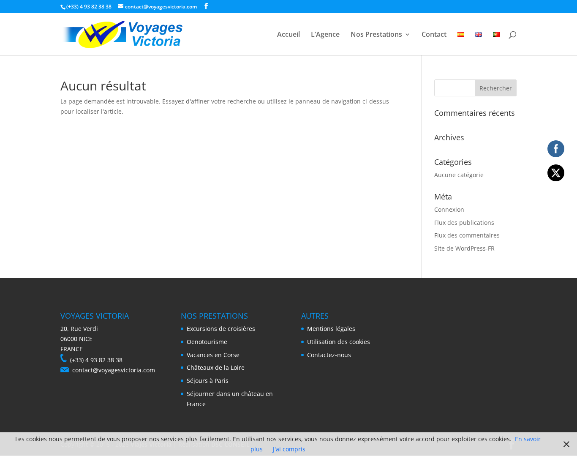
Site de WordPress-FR (464, 248)
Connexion (449, 209)
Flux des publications (464, 222)
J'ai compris (289, 449)
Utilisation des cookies (338, 342)
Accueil (288, 35)
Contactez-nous (329, 355)
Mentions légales (331, 329)
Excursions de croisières (221, 329)
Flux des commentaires (467, 235)
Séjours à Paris (208, 381)
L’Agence (325, 35)
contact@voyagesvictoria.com (113, 370)
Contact (434, 35)
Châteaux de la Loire (216, 367)
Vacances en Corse (213, 355)
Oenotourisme (207, 342)
